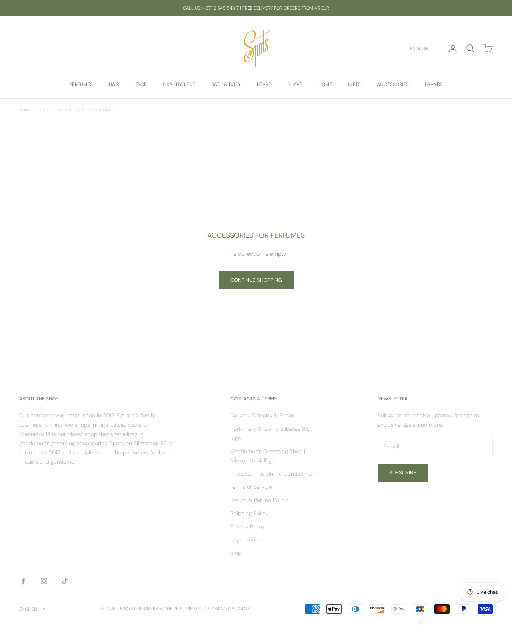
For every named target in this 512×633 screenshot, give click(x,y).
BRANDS (434, 84)
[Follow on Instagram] (44, 581)
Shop (44, 110)
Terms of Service (251, 486)
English (419, 49)
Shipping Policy (249, 513)
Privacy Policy (247, 526)
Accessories (393, 84)
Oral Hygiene (179, 84)
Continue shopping (256, 280)
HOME (325, 84)
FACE (141, 84)
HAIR (114, 84)
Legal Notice (246, 539)
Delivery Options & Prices (262, 415)
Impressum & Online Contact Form (274, 473)
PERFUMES (81, 84)
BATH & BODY (226, 84)
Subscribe (402, 472)
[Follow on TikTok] (65, 581)
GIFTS (354, 84)
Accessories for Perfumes (86, 110)
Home (24, 110)
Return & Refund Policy (259, 500)
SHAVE (295, 84)
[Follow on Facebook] (23, 581)
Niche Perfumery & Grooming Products (204, 608)
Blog (235, 552)
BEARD (264, 84)
